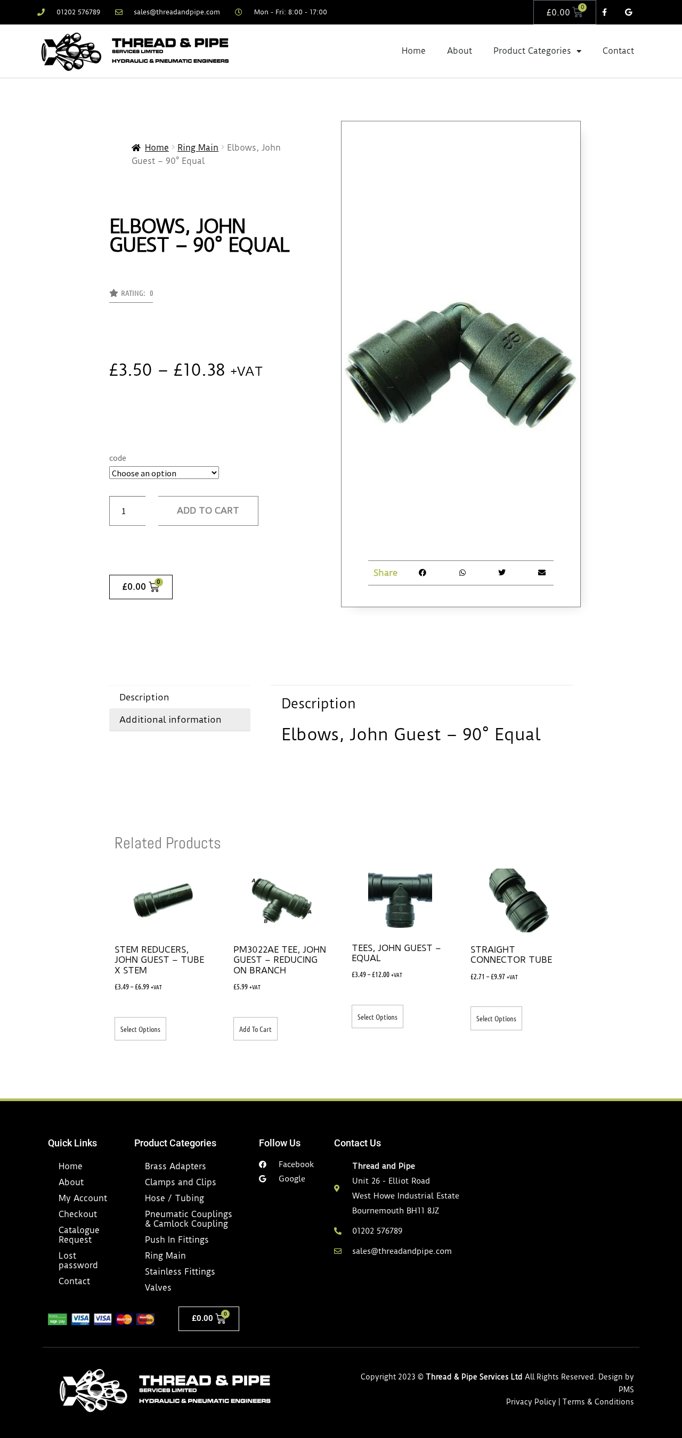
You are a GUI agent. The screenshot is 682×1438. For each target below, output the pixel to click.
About (459, 51)
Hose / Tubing (174, 1198)
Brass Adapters (175, 1166)
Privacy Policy (531, 1402)
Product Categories (532, 51)
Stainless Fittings (180, 1272)
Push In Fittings (177, 1240)
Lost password (78, 1260)
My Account (83, 1198)
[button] (131, 296)
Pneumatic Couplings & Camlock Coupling (188, 1219)
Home (414, 51)
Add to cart (208, 510)
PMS (626, 1389)
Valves (158, 1288)
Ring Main (197, 148)
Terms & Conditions (598, 1402)
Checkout (78, 1214)
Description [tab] (144, 697)
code (117, 457)
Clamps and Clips (180, 1182)
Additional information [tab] (170, 719)
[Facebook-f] (604, 12)
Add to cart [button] (255, 1029)
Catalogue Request (79, 1235)
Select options (140, 1029)
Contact (618, 51)
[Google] (628, 12)
